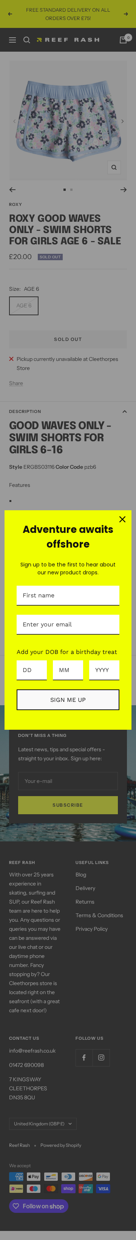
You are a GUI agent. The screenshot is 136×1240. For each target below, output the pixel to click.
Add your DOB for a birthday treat (67, 651)
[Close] (122, 519)
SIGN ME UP (68, 699)
